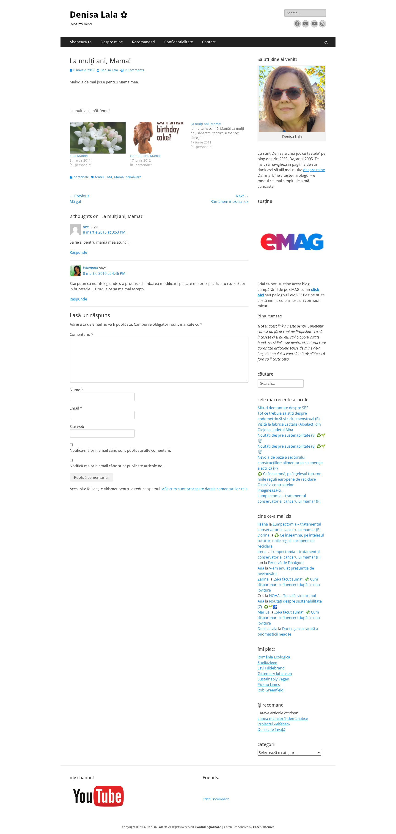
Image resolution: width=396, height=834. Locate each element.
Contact (209, 41)
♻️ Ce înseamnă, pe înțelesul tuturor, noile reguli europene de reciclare (291, 541)
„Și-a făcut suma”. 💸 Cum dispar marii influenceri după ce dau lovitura (289, 585)
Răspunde (78, 252)
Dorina (264, 535)
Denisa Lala (109, 70)
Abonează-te (80, 41)
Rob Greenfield (270, 690)
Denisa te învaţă (271, 729)
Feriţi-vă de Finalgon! (285, 562)
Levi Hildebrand (271, 668)
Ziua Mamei (79, 156)
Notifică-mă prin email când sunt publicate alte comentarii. (120, 450)
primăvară (133, 177)
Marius (264, 612)
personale (81, 177)
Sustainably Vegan (273, 679)
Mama (119, 177)
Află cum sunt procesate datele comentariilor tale (205, 488)
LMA (109, 177)
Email (76, 408)
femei (99, 177)
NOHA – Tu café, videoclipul (292, 595)
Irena (262, 551)
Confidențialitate (178, 41)
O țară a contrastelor (276, 484)
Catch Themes (263, 827)
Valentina (90, 267)
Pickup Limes (269, 684)
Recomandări (143, 41)
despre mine (314, 169)
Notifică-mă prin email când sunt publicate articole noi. (117, 465)
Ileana (263, 524)
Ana (261, 568)
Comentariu (81, 334)
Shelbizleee (267, 662)
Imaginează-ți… (270, 490)
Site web (77, 426)
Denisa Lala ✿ (99, 15)
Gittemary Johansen (275, 673)
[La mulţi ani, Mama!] (158, 138)
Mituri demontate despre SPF (283, 407)
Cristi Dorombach (216, 799)
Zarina (263, 579)
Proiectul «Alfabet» (274, 724)
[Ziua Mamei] (98, 138)
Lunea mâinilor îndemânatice (283, 718)
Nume (76, 389)
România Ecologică (274, 657)
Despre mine (112, 41)
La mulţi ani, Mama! (145, 156)
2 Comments (134, 70)
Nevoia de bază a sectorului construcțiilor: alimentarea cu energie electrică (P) (290, 463)
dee (86, 226)
